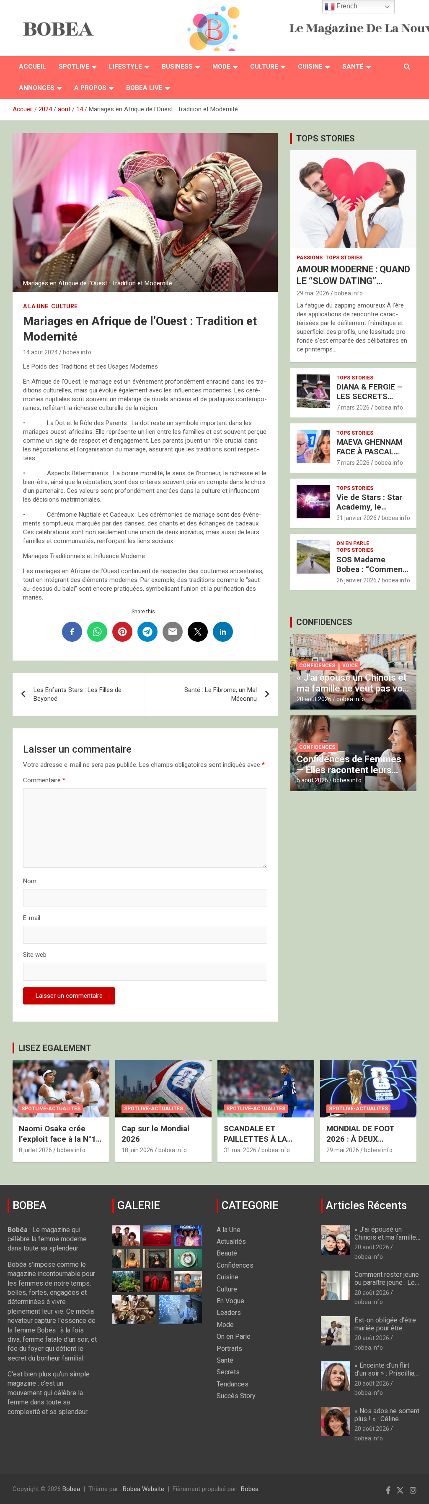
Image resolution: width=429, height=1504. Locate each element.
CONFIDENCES (324, 622)
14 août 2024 (40, 352)
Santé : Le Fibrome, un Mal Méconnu (220, 694)
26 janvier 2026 (356, 580)
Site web (35, 954)
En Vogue (230, 1301)
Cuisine (310, 66)
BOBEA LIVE (144, 88)
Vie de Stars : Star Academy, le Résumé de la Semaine (369, 511)
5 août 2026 (312, 780)
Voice (350, 666)
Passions (310, 258)
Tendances (232, 1384)
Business (177, 66)
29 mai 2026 (313, 293)
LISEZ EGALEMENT (54, 1048)
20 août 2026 (314, 699)
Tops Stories (344, 258)
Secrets (228, 1372)
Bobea (71, 1489)
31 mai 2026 (240, 1150)
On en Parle (352, 543)
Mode (221, 66)
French (346, 6)
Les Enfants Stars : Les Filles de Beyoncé (77, 694)
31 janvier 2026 (356, 518)
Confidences (317, 666)
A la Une (35, 306)
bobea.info (77, 352)
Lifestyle (125, 66)
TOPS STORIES (325, 138)
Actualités (231, 1241)
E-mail (31, 918)
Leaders (229, 1313)
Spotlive (74, 66)
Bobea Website (143, 1489)
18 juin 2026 (137, 1150)
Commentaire (44, 780)
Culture (264, 66)
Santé (353, 66)
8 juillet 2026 (35, 1150)
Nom (29, 881)
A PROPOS (90, 88)
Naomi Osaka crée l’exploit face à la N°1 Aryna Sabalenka (57, 1139)
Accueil (32, 66)
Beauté (227, 1253)
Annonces (36, 88)
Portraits (229, 1349)
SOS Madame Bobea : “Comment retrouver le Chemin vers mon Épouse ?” (373, 574)
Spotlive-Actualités (50, 1109)
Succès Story (236, 1396)
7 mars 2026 (353, 407)
